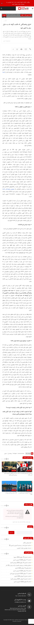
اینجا (3, 72)
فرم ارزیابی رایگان (27, 543)
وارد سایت (17, 522)
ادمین (4, 41)
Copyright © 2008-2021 (9, 620)
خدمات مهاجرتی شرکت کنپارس (24, 548)
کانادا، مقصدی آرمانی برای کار (11, 493)
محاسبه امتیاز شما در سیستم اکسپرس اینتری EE (20, 545)
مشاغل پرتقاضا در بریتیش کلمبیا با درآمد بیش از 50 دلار (18, 565)
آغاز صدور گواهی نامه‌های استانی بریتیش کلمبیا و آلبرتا (10, 474)
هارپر (5, 453)
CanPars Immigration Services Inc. (23, 620)
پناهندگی (10, 453)
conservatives (21, 453)
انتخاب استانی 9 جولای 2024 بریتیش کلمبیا (21, 579)
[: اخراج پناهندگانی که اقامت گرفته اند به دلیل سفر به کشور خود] (26, 49)
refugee (15, 453)
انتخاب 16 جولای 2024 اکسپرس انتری (22, 571)
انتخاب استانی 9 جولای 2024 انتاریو (23, 576)
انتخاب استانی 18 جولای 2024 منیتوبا (22, 557)
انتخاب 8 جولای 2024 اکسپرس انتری (22, 582)
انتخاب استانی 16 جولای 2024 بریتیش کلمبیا (20, 563)
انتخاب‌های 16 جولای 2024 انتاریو (23, 568)
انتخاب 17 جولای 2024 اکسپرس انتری (22, 560)
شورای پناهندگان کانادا (8, 189)
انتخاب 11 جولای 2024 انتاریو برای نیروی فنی (20, 574)
